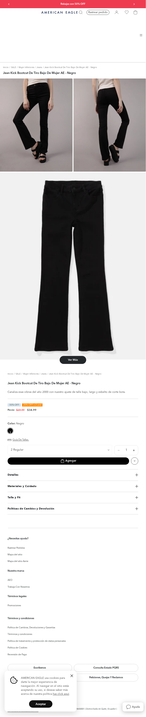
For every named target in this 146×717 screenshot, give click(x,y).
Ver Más (73, 360)
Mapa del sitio (15, 555)
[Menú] (141, 35)
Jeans (39, 68)
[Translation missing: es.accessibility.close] (71, 675)
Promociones (14, 605)
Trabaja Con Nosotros (19, 587)
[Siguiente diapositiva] (134, 4)
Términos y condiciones (20, 634)
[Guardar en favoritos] (134, 461)
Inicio (6, 68)
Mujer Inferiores (26, 68)
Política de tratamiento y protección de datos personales (37, 641)
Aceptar (41, 704)
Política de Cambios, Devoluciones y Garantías (31, 628)
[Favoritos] (126, 12)
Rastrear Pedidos (16, 548)
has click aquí (61, 694)
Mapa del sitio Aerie (18, 561)
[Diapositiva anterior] (9, 4)
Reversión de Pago (17, 655)
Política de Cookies (17, 648)
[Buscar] (81, 12)
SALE (13, 68)
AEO (10, 580)
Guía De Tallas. (21, 440)
